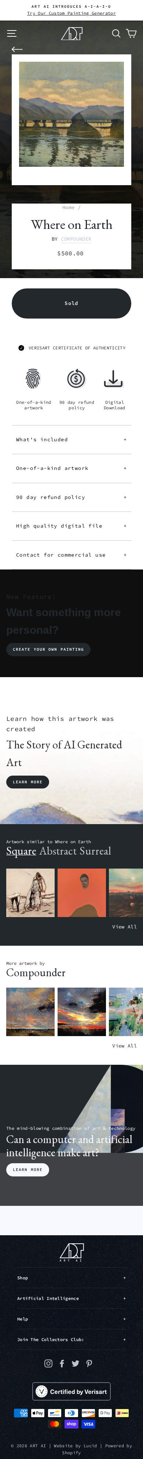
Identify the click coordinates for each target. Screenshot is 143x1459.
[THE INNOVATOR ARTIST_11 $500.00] (30, 893)
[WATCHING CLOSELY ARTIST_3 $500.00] (82, 893)
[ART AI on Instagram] (48, 1363)
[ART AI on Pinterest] (89, 1363)
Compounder (76, 239)
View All (124, 927)
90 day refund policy (71, 497)
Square (21, 851)
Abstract (58, 851)
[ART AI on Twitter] (76, 1363)
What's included (71, 439)
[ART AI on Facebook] (62, 1363)
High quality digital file (71, 525)
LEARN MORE (28, 1169)
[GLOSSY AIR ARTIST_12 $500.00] (30, 1012)
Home (68, 207)
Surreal (95, 851)
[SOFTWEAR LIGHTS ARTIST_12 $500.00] (82, 1012)
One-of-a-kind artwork (71, 468)
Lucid (90, 1445)
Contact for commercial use (71, 554)
